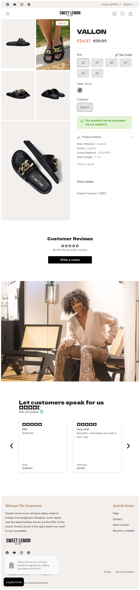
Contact (117, 519)
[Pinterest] (28, 4)
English (127, 4)
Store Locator (121, 525)
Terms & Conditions (125, 571)
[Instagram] (21, 4)
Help (116, 513)
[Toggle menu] (9, 14)
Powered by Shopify (38, 582)
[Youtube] (14, 4)
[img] (72, 407)
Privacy (107, 571)
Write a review (70, 260)
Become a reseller (124, 530)
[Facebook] (7, 4)
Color (84, 84)
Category (82, 99)
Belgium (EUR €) (110, 4)
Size (79, 54)
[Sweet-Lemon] (70, 13)
